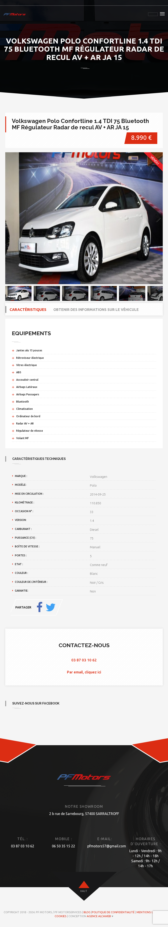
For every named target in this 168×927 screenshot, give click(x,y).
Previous (11, 218)
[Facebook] (39, 607)
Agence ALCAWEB (99, 916)
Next (156, 218)
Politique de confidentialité (113, 912)
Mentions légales (149, 912)
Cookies (60, 916)
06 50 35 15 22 (63, 846)
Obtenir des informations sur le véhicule (96, 309)
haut (83, 891)
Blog (87, 912)
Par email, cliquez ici (84, 672)
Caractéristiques (28, 309)
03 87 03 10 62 (84, 660)
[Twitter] (51, 607)
